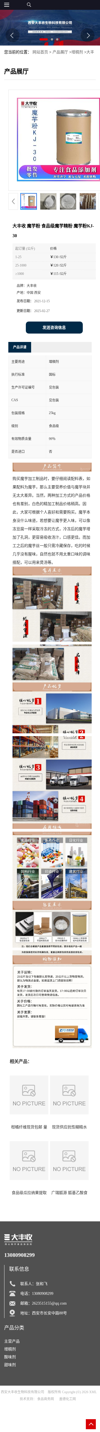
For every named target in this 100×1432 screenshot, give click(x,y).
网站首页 (40, 52)
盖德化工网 (67, 1399)
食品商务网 (45, 1399)
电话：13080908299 (36, 1293)
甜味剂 (10, 1365)
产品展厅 (60, 52)
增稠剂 (77, 52)
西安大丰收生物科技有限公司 (22, 1392)
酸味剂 (10, 1357)
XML (93, 1392)
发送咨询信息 (54, 327)
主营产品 (12, 1341)
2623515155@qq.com (49, 1303)
